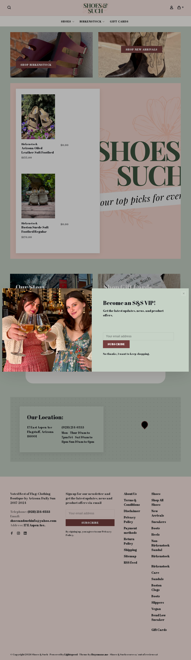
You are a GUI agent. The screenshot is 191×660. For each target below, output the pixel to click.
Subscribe (116, 344)
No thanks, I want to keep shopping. (126, 354)
